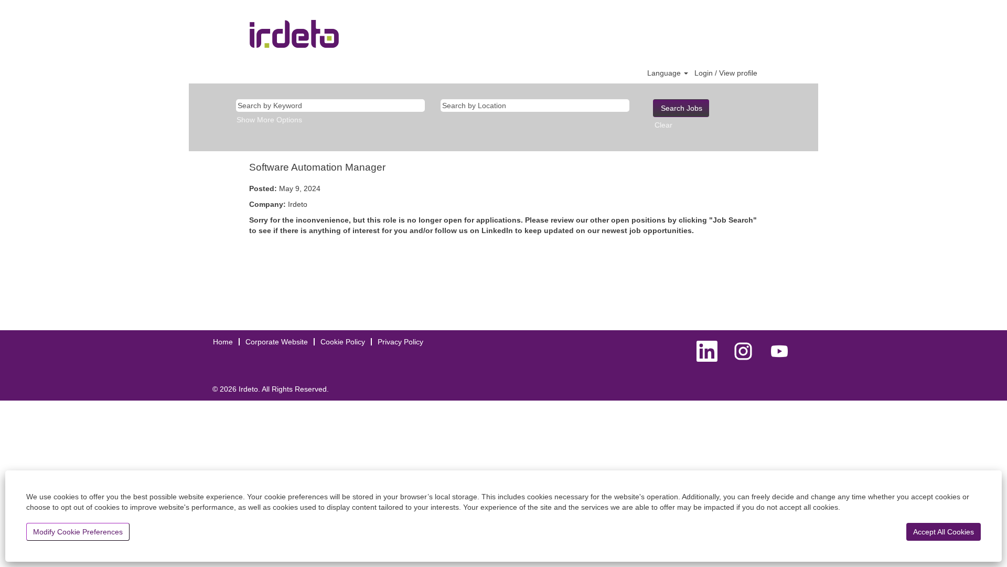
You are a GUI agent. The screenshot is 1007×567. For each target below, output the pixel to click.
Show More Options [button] (269, 120)
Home (223, 342)
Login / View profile (725, 73)
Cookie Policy (342, 342)
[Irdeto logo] (294, 34)
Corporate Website (276, 342)
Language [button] (665, 73)
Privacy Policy (400, 342)
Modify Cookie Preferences (78, 532)
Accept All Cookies (943, 532)
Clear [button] (663, 125)
